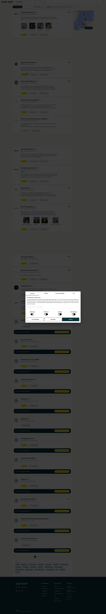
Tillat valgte (52, 319)
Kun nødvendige (35, 319)
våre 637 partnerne (33, 299)
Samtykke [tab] (32, 293)
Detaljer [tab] (46, 293)
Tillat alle (71, 319)
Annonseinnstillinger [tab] (59, 293)
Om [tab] (73, 293)
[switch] (46, 314)
